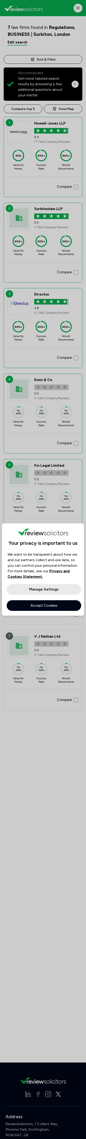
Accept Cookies (44, 605)
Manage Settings (44, 589)
